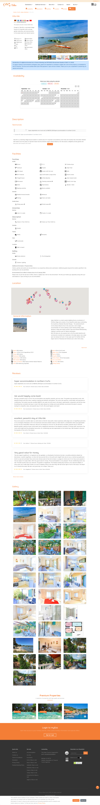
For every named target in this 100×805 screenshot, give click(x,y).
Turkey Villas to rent (32, 772)
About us (14, 752)
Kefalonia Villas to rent (32, 767)
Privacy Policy (41, 803)
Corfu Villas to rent (32, 760)
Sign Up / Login (50, 735)
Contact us (15, 755)
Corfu (18, 12)
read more (50, 144)
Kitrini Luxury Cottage (21, 715)
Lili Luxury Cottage (72, 715)
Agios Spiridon (24, 12)
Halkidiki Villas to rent (32, 765)
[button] (39, 36)
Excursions (29, 757)
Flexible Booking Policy (18, 765)
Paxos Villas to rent (32, 762)
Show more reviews (18, 476)
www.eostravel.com (50, 795)
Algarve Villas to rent (32, 779)
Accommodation (31, 752)
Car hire (29, 755)
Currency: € (95, 1)
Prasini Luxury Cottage (47, 715)
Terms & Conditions (17, 757)
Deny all (83, 800)
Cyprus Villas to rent (32, 770)
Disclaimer (15, 760)
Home (14, 12)
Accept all (76, 800)
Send (85, 753)
